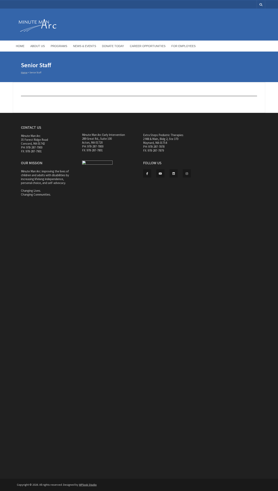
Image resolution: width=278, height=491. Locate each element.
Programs (59, 46)
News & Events (84, 46)
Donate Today (113, 46)
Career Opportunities (147, 46)
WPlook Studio (88, 485)
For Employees (183, 46)
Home (20, 46)
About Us (37, 46)
